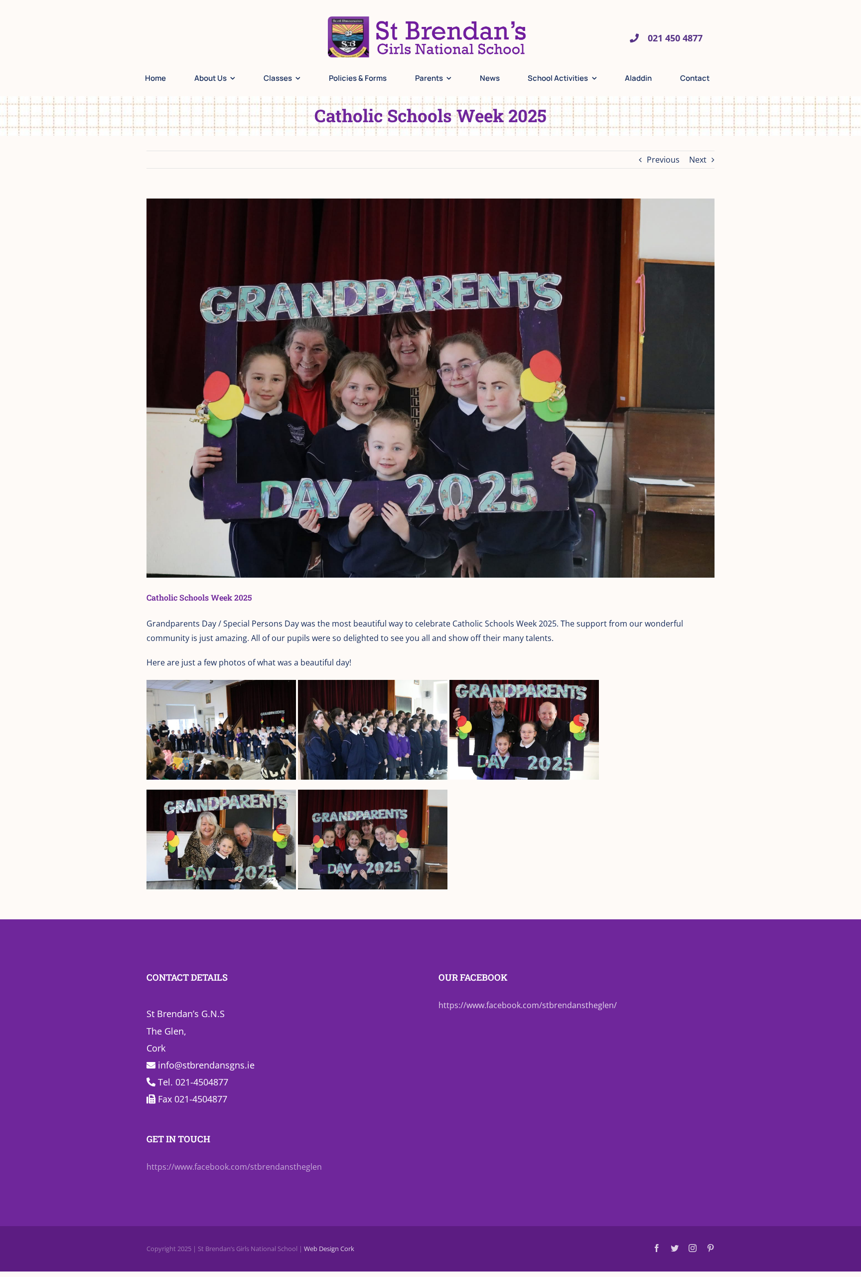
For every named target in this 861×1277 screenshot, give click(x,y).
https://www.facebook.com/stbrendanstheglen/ (527, 1005)
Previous (663, 159)
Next (698, 159)
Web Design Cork (329, 1248)
